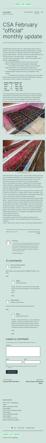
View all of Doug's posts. (17, 253)
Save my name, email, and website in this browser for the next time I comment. (22, 367)
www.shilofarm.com (14, 60)
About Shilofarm (28, 12)
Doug (18, 281)
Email (25, 359)
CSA (42, 12)
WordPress (15, 437)
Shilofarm (6, 12)
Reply (7, 276)
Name (7, 359)
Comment (8, 345)
